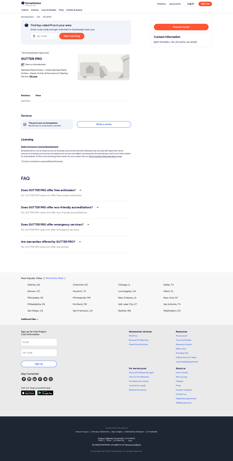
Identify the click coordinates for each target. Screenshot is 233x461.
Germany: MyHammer (100, 432)
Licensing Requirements (187, 362)
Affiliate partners (184, 403)
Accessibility (130, 439)
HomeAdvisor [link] (27, 17)
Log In (190, 3)
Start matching (72, 36)
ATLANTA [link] (47, 17)
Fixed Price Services (138, 344)
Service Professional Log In (141, 372)
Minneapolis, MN (81, 297)
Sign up (39, 363)
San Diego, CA (35, 310)
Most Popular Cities (31, 278)
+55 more (33, 76)
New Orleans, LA (127, 297)
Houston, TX (79, 291)
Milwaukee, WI (35, 297)
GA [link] (38, 17)
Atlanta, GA (34, 284)
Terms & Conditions (133, 445)
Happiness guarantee (186, 398)
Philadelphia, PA (36, 304)
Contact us (181, 394)
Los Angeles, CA (127, 291)
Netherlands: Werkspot (134, 432)
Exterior (35, 10)
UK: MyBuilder (152, 432)
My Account (181, 336)
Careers (179, 381)
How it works (182, 372)
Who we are (181, 377)
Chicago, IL (124, 284)
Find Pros (133, 336)
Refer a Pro (181, 349)
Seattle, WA (124, 310)
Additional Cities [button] (28, 319)
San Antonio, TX (172, 304)
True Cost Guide (183, 340)
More (61, 10)
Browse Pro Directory (139, 340)
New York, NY (170, 297)
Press (178, 385)
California (109, 439)
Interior (25, 10)
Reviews (25, 95)
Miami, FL (168, 291)
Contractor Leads (137, 385)
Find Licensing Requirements (102, 156)
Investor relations (184, 390)
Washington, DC (172, 310)
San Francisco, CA (83, 310)
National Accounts (137, 390)
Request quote (181, 27)
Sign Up (205, 3)
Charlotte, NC (80, 284)
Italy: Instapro (117, 432)
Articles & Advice (74, 10)
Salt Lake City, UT (127, 304)
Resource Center (184, 344)
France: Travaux (82, 432)
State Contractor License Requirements (39, 147)
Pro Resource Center (139, 381)
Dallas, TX (168, 284)
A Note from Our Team (186, 357)
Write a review (104, 124)
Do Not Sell (119, 439)
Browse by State (54, 278)
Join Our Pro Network (139, 377)
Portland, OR (80, 304)
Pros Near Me (182, 353)
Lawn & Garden (49, 10)
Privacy (101, 439)
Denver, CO (34, 291)
